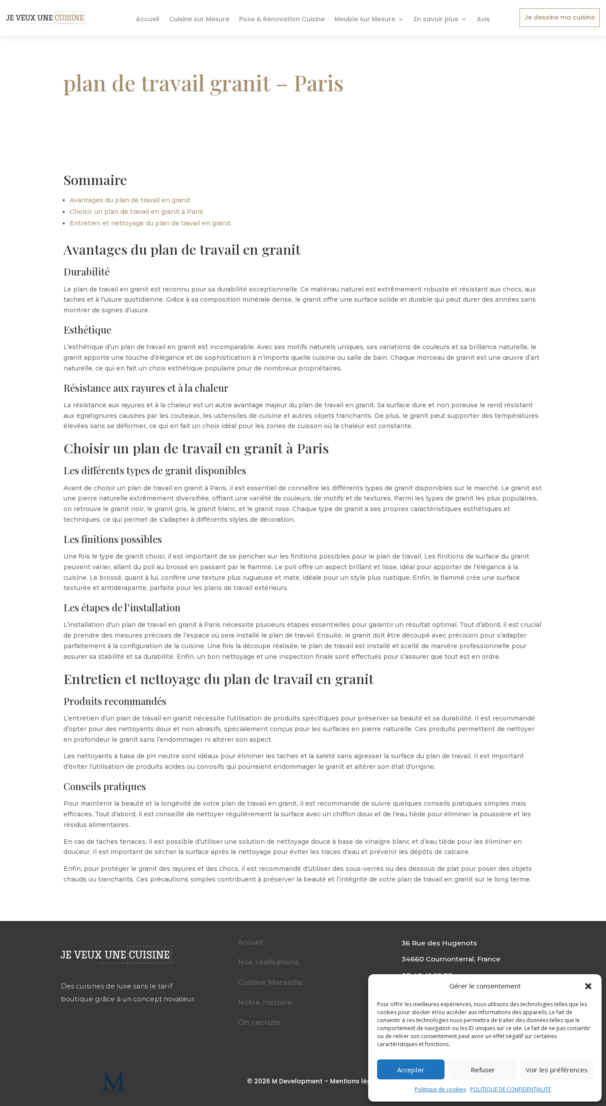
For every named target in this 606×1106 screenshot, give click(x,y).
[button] (588, 986)
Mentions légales (357, 1081)
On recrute (259, 1022)
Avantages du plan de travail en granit (130, 200)
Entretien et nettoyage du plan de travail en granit (150, 223)
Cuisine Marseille (270, 982)
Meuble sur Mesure (364, 20)
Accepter (411, 1069)
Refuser (483, 1069)
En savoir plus (436, 20)
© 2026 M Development (285, 1081)
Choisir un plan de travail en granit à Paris (136, 212)
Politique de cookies (440, 1089)
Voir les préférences (557, 1069)
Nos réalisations (268, 961)
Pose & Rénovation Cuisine (282, 20)
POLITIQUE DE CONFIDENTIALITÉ (510, 1089)
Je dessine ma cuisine (559, 17)
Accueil (147, 20)
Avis (483, 20)
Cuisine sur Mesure (199, 20)
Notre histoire (265, 1002)
